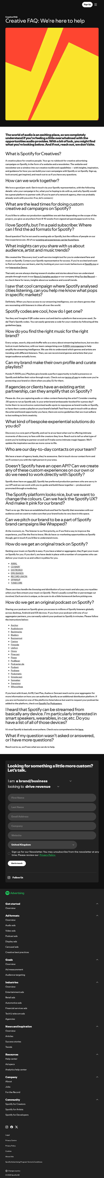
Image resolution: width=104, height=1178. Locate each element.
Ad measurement (14, 969)
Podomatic (16, 673)
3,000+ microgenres (73, 346)
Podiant (15, 667)
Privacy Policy (10, 1146)
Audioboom (17, 628)
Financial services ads (16, 1008)
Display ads (11, 941)
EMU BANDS (17, 573)
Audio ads (10, 925)
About (8, 1081)
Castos (14, 641)
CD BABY (15, 566)
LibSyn (14, 647)
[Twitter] (16, 1127)
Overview (10, 908)
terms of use (71, 377)
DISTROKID (17, 569)
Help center (11, 1058)
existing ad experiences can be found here (57, 239)
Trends (8, 1046)
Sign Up (87, 4)
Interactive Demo (18, 267)
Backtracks (16, 631)
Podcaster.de (17, 664)
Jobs (7, 1086)
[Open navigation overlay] (96, 5)
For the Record (87, 276)
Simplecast (16, 676)
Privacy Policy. (48, 855)
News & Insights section (46, 276)
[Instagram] (6, 1127)
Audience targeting (15, 974)
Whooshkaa (17, 686)
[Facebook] (11, 1127)
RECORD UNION (19, 576)
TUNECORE (16, 582)
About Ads (9, 1156)
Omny (14, 651)
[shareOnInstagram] (9, 877)
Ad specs (10, 1064)
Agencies (10, 1018)
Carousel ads (12, 946)
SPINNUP (15, 579)
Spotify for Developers (17, 1114)
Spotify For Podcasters (50, 703)
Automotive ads (13, 1002)
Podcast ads (11, 936)
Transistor (16, 683)
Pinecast (15, 654)
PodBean (15, 660)
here (18, 325)
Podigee (15, 670)
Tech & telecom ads (15, 1013)
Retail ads (10, 997)
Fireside (15, 644)
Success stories (13, 1041)
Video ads (10, 930)
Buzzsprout (16, 638)
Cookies (8, 1151)
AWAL (14, 563)
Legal (7, 1135)
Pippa (14, 657)
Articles (9, 1036)
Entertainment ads (14, 992)
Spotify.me (90, 264)
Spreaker (15, 680)
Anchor (14, 625)
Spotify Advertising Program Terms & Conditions (23, 1162)
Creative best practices (17, 952)
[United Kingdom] (42, 845)
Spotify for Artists (14, 1109)
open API (31, 481)
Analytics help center (16, 1069)
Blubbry (15, 634)
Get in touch (16, 863)
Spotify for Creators (15, 1104)
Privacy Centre (11, 1140)
